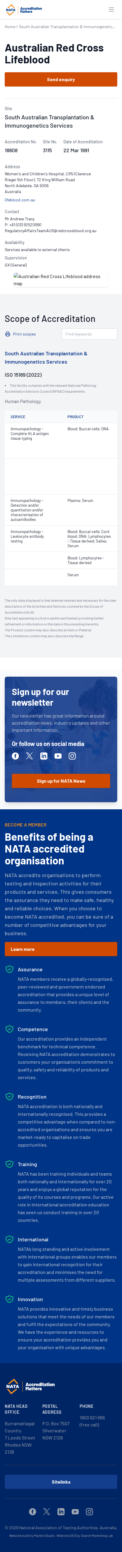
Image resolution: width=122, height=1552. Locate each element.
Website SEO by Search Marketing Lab (85, 1535)
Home (10, 26)
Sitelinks (61, 1481)
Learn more (23, 949)
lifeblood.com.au (20, 199)
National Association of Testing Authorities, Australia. (68, 1527)
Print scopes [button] (24, 333)
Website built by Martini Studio (32, 1535)
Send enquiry (61, 79)
